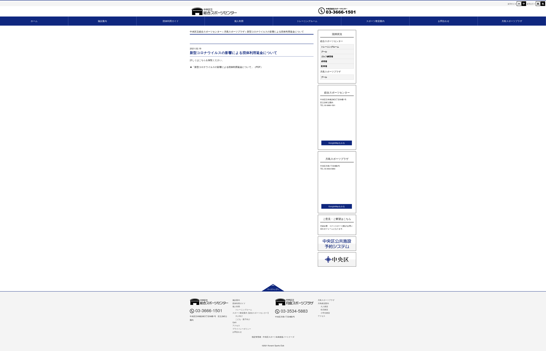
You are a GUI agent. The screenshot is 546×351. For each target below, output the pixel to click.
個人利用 (238, 21)
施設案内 (102, 21)
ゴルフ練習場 (327, 56)
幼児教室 (324, 309)
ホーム (34, 21)
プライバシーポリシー (241, 328)
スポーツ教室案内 (375, 21)
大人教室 (324, 306)
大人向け (239, 316)
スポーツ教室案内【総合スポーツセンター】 (250, 312)
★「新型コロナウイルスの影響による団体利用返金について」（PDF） (226, 67)
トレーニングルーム (307, 21)
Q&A (234, 322)
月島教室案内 (323, 303)
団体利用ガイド (171, 21)
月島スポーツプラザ (512, 21)
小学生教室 (325, 312)
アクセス (236, 325)
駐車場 (324, 66)
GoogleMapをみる (336, 142)
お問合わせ (443, 21)
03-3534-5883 (293, 310)
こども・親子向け (242, 319)
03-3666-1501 (208, 310)
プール (324, 51)
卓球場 (324, 61)
